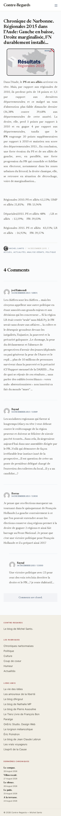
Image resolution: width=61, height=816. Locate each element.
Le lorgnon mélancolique (18, 729)
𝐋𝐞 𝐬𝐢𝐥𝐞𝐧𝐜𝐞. (9, 782)
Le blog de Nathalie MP (17, 704)
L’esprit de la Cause (15, 749)
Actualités (19, 252)
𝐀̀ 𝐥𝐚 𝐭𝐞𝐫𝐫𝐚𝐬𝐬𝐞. (10, 797)
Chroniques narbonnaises (18, 645)
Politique (51, 252)
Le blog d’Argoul (13, 699)
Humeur (8, 666)
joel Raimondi (18, 290)
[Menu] (56, 5)
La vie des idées (13, 689)
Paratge (8, 719)
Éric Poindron (12, 734)
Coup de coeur (12, 661)
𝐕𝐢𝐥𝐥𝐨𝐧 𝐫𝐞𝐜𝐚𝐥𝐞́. (10, 775)
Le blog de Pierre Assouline (20, 709)
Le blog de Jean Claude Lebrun (22, 739)
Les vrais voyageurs (15, 744)
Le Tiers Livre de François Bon (21, 714)
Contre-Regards (17, 5)
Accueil (8, 252)
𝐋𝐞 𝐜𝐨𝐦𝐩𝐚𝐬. (9, 768)
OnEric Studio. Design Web (19, 724)
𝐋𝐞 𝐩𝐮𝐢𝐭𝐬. (8, 790)
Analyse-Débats (35, 252)
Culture (8, 656)
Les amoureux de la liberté (19, 694)
